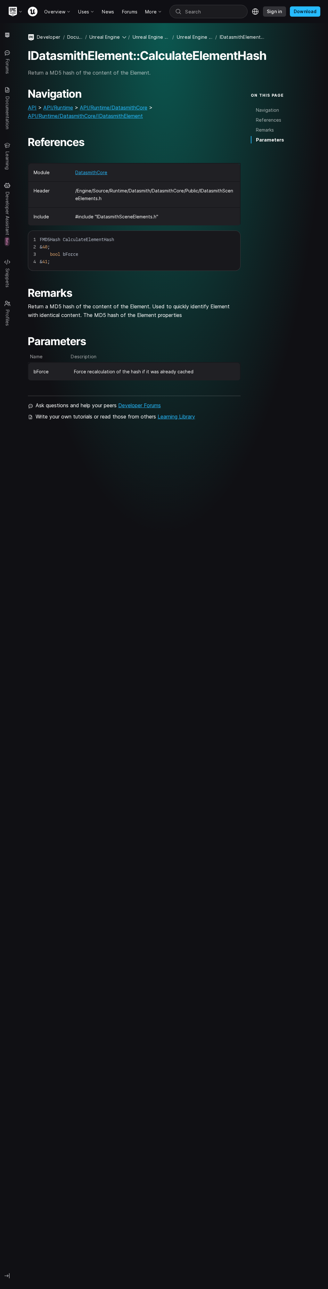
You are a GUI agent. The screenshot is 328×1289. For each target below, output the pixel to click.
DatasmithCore (91, 172)
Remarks (265, 130)
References (268, 120)
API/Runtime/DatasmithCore (113, 107)
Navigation (267, 110)
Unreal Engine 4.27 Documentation (151, 37)
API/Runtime (58, 107)
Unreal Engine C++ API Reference (195, 37)
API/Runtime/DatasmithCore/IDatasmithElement (85, 116)
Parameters (270, 139)
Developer (49, 37)
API (32, 107)
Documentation (75, 37)
